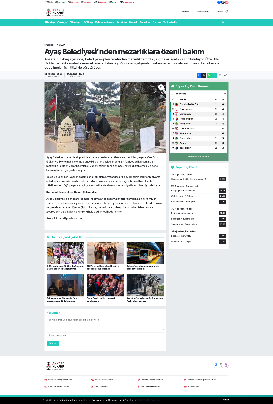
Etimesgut (75, 22)
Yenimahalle (170, 22)
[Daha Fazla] (214, 75)
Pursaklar (145, 22)
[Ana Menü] (227, 22)
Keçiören (121, 22)
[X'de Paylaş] (203, 75)
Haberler (49, 45)
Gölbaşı (88, 22)
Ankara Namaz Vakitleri (152, 380)
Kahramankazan (104, 22)
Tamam (226, 400)
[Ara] (227, 12)
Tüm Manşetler (101, 387)
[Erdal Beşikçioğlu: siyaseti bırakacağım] (105, 285)
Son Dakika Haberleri (150, 387)
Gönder (53, 343)
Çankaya (62, 22)
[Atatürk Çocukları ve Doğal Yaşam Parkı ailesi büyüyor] (145, 285)
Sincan (157, 22)
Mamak (133, 22)
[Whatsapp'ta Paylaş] (209, 75)
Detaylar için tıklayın (198, 157)
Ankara (61, 45)
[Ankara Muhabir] (55, 11)
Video (220, 12)
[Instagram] (226, 365)
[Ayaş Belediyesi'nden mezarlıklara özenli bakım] (105, 117)
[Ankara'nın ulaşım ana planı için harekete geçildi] (145, 253)
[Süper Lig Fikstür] (224, 167)
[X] (221, 365)
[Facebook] (216, 365)
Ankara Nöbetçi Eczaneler (60, 380)
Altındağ (50, 22)
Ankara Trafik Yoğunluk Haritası (202, 380)
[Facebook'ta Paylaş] (199, 75)
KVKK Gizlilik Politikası (148, 400)
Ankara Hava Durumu (104, 380)
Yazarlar (184, 12)
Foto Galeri (203, 12)
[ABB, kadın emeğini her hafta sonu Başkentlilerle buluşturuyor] (65, 253)
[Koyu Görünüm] (223, 22)
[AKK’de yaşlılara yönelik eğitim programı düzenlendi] (105, 253)
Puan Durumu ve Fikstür (58, 387)
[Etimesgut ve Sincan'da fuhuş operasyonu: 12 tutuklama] (65, 285)
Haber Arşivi (193, 387)
